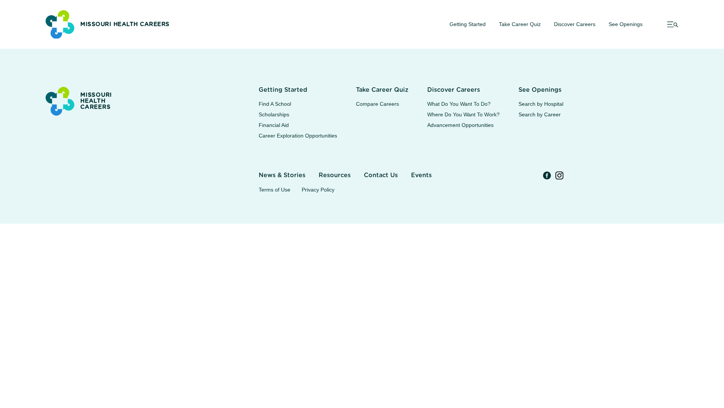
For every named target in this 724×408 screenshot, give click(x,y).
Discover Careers (574, 24)
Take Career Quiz (520, 24)
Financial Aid (274, 125)
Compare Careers (377, 104)
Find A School (275, 104)
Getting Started (467, 24)
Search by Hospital (540, 104)
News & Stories (282, 175)
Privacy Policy (318, 190)
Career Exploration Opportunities (298, 136)
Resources (335, 175)
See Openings (626, 24)
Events (421, 175)
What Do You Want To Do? (459, 104)
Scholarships (274, 114)
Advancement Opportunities (460, 125)
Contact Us (381, 175)
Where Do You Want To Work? (463, 114)
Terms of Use (274, 190)
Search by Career (539, 114)
